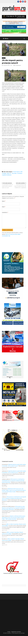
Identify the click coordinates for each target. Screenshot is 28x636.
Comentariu (5, 212)
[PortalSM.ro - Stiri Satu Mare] (14, 11)
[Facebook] (18, 2)
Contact (8, 631)
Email (3, 206)
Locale (3, 58)
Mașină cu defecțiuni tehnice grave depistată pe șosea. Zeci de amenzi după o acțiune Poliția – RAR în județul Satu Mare (13, 517)
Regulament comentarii (16, 631)
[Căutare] (24, 38)
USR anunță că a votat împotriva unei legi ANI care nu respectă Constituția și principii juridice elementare (13, 480)
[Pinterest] (20, 2)
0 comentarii (18, 65)
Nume (3, 201)
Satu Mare (14, 173)
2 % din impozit (16, 171)
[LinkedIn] (23, 2)
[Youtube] (25, 2)
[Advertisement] (15, 243)
